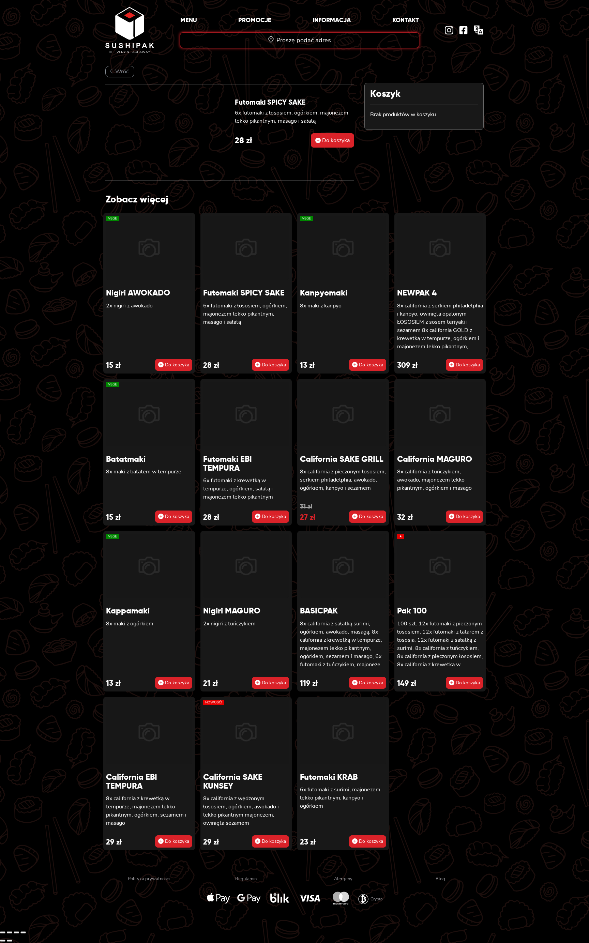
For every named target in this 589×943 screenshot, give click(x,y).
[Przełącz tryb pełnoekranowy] (9, 932)
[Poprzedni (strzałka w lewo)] (2, 941)
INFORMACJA (332, 20)
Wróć (121, 71)
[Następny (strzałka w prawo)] (9, 941)
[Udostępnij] (16, 932)
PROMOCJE (254, 20)
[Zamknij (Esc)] (23, 932)
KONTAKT (405, 20)
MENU (188, 20)
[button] (332, 140)
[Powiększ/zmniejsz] (2, 932)
